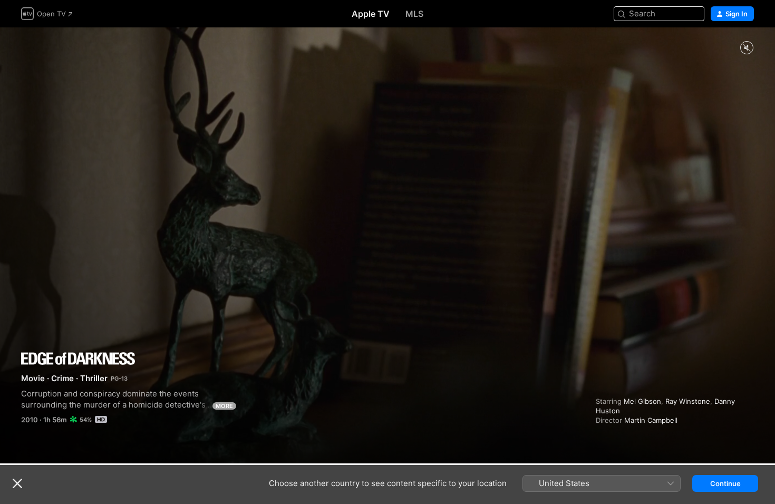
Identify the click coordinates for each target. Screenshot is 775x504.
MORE (224, 406)
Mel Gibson (642, 401)
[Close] (17, 483)
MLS (414, 13)
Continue (725, 483)
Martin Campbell (650, 420)
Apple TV (371, 13)
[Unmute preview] (746, 48)
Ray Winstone (687, 401)
